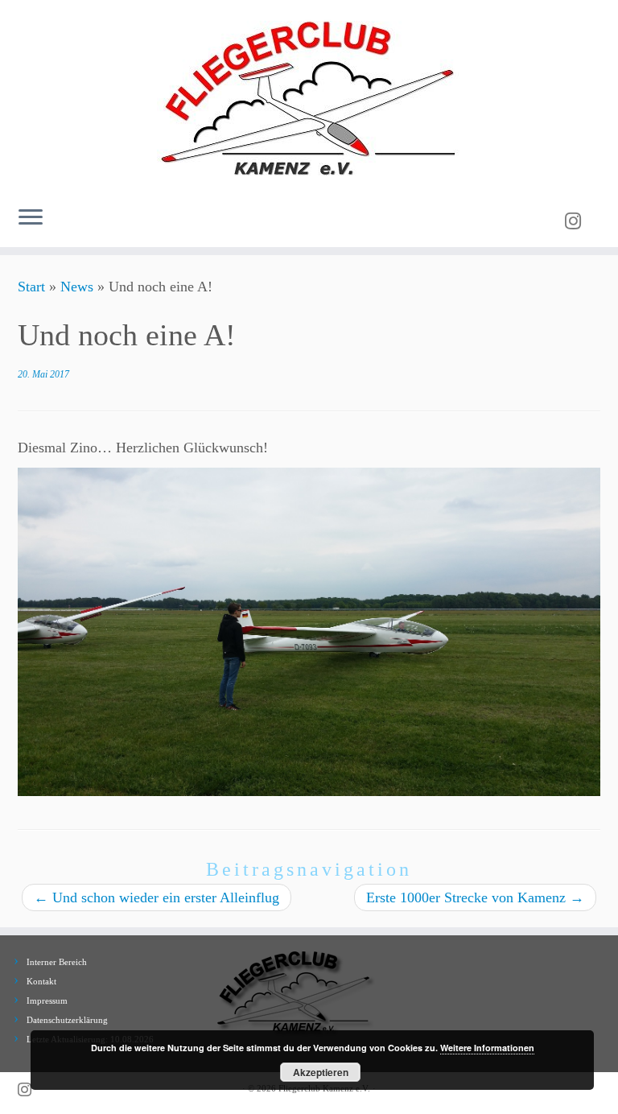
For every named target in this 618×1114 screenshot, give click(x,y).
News (76, 286)
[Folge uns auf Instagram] (578, 221)
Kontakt (41, 981)
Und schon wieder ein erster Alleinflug (156, 897)
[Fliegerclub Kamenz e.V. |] (309, 96)
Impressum (47, 1000)
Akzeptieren (320, 1072)
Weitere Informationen (487, 1048)
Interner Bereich (57, 962)
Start (31, 286)
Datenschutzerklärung (67, 1020)
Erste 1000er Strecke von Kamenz (475, 897)
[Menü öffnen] (31, 218)
